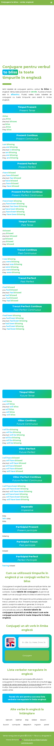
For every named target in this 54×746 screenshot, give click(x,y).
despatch (27, 724)
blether (19, 720)
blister (34, 720)
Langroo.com (27, 743)
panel (46, 724)
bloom (43, 720)
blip (26, 720)
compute (16, 724)
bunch (6, 724)
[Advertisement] (27, 33)
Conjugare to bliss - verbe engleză (17, 2)
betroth (9, 720)
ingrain (37, 724)
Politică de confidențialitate (35, 740)
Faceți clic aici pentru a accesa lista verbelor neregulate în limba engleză (27, 698)
